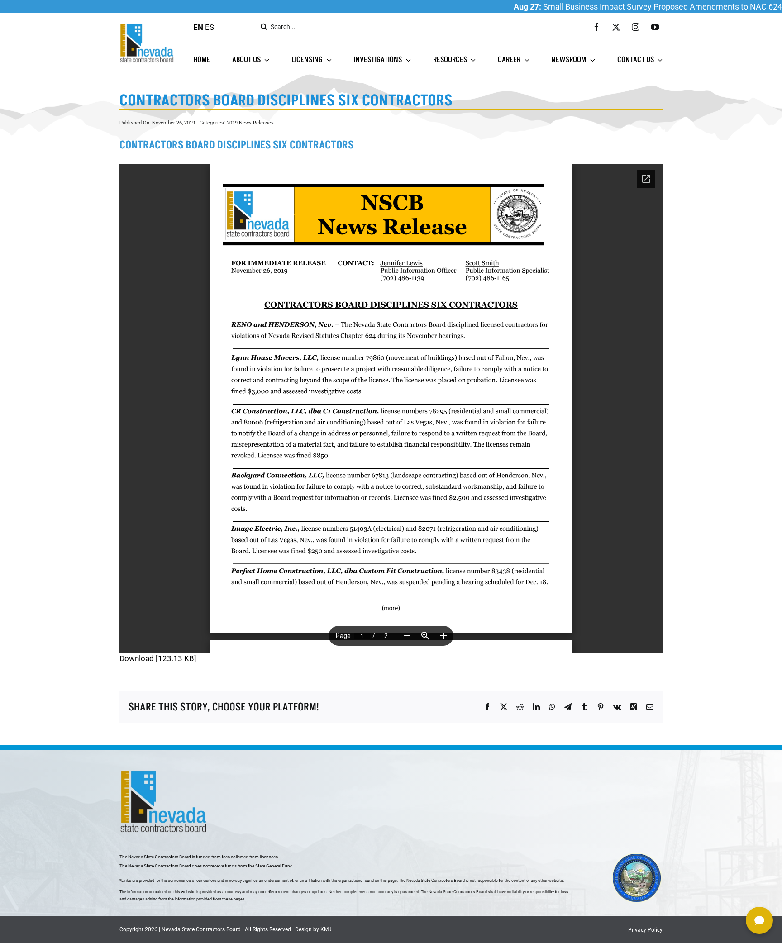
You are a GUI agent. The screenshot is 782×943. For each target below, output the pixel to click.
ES (209, 27)
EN (198, 27)
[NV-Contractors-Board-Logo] (147, 25)
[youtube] (655, 26)
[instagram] (635, 26)
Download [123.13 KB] (157, 658)
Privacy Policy (645, 930)
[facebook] (596, 26)
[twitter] (616, 26)
